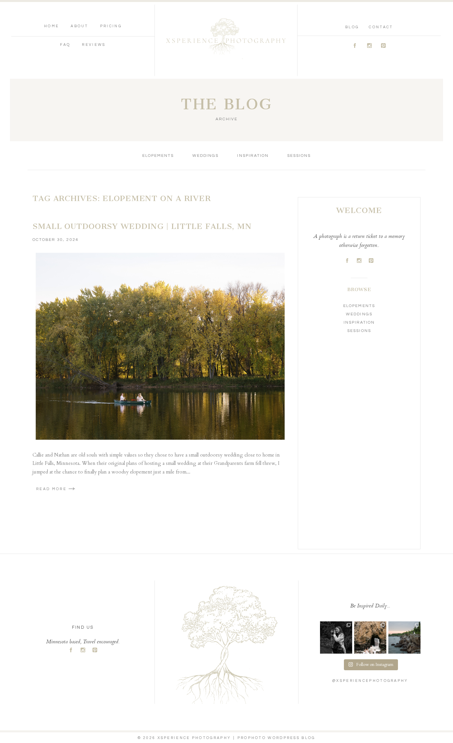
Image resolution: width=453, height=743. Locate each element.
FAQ (65, 45)
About (80, 26)
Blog (352, 27)
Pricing (111, 26)
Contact (381, 27)
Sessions (299, 156)
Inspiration (252, 156)
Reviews (93, 45)
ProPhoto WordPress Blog (276, 738)
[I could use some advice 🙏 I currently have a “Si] (404, 637)
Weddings (205, 156)
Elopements (158, 156)
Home (51, 26)
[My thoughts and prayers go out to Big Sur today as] (370, 637)
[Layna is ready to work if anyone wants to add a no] (336, 637)
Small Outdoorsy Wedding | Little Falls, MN (142, 226)
